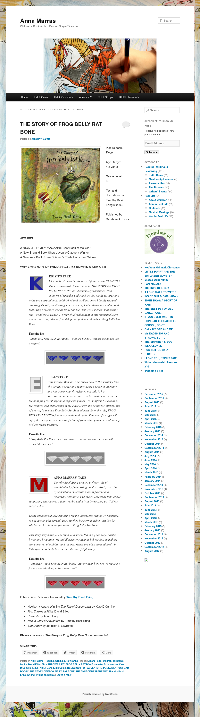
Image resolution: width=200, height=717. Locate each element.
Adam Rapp (94, 660)
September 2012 (154, 547)
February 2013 (153, 526)
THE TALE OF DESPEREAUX (92, 671)
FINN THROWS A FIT (53, 664)
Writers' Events (158, 191)
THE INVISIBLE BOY (157, 288)
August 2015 (152, 402)
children (107, 660)
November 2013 (154, 489)
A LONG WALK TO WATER (160, 292)
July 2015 (150, 406)
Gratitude (154, 208)
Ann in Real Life (158, 204)
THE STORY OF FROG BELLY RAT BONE (52, 671)
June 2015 (151, 410)
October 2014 (152, 443)
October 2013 (152, 493)
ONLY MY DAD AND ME (159, 329)
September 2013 (154, 497)
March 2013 (151, 522)
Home (24, 97)
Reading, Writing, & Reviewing (61, 660)
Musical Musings (159, 212)
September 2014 (154, 448)
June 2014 (151, 460)
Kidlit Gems (37, 660)
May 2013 (150, 514)
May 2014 (150, 464)
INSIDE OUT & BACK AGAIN (161, 296)
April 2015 (151, 419)
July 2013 (150, 505)
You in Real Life (158, 216)
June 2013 (151, 509)
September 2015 (154, 398)
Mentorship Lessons (161, 179)
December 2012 (154, 534)
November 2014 (154, 439)
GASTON (150, 354)
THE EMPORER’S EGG (158, 341)
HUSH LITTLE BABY (157, 350)
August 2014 (152, 452)
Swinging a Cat (154, 370)
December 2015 (154, 394)
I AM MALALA (153, 284)
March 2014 (151, 472)
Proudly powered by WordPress (100, 694)
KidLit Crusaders (63, 97)
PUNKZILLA (109, 668)
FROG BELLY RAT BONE (79, 664)
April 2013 (151, 518)
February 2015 (153, 427)
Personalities (157, 183)
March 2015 (151, 423)
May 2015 (150, 415)
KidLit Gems (41, 97)
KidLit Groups (105, 97)
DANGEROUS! (153, 313)
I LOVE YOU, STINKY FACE (161, 358)
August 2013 (152, 501)
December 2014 (154, 435)
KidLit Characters (129, 97)
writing (31, 675)
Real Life (150, 196)
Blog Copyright (99, 710)
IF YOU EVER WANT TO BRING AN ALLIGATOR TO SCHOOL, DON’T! (160, 321)
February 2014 (153, 476)
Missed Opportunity (156, 280)
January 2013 (152, 530)
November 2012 (154, 538)
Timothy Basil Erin (79, 597)
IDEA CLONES (153, 346)
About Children (158, 200)
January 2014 (152, 481)
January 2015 (152, 431)
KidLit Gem (46, 668)
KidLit (35, 668)
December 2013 (154, 485)
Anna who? (85, 97)
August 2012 (152, 551)
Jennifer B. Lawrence (106, 664)
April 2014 (151, 468)
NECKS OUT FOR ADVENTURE (84, 668)
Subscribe (151, 152)
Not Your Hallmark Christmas (162, 267)
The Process (156, 187)
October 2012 (152, 542)
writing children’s (45, 675)
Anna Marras (38, 20)
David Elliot (34, 664)
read (120, 668)
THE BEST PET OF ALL (159, 308)
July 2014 (150, 456)
